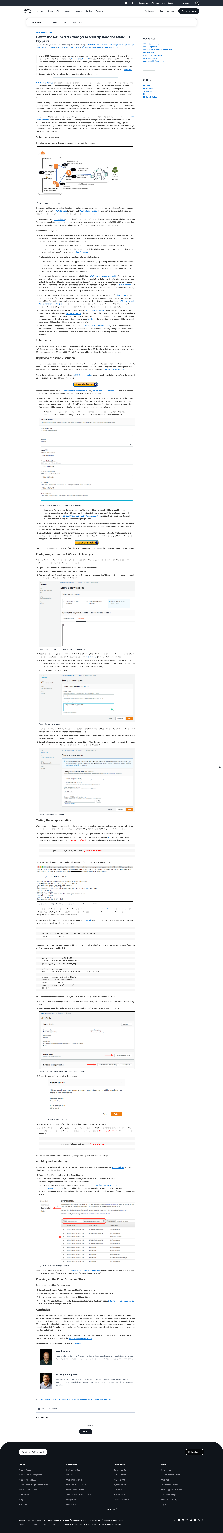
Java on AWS (119, 1489)
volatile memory (124, 285)
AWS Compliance (150, 47)
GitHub (88, 920)
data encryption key (73, 313)
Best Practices (148, 52)
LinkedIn (149, 91)
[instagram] (187, 1520)
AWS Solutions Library (76, 1484)
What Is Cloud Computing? (31, 1474)
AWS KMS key (91, 657)
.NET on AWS (119, 1479)
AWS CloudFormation (83, 375)
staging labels (59, 219)
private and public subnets (103, 390)
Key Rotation (60, 1399)
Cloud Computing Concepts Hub (33, 1484)
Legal (163, 1504)
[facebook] (179, 1520)
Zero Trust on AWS (150, 58)
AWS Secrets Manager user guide (103, 276)
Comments (64, 47)
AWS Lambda (61, 211)
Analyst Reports (73, 1499)
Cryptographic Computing (153, 61)
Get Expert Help (168, 1494)
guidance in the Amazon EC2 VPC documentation (81, 516)
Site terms (32, 1524)
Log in (84, 1432)
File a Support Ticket (170, 1474)
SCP (108, 837)
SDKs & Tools (120, 1474)
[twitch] (191, 1520)
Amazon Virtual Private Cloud (75, 390)
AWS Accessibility (169, 1499)
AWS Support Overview (171, 1489)
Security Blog (93, 1399)
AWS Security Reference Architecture (157, 49)
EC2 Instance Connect (80, 59)
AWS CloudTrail (118, 1167)
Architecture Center (75, 1489)
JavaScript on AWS (122, 1499)
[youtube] (195, 1520)
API (98, 909)
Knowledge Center (169, 1484)
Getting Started (73, 1470)
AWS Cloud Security (151, 44)
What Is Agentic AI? (27, 1479)
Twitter (78, 1344)
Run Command (82, 252)
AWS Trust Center (74, 1479)
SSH (101, 1399)
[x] (174, 1520)
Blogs (21, 1499)
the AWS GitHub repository (115, 369)
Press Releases (25, 1504)
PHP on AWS (119, 1494)
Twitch (148, 94)
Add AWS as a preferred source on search (101, 47)
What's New (24, 1494)
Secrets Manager (80, 1399)
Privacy (21, 1524)
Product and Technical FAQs (78, 1494)
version (91, 319)
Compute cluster (47, 1399)
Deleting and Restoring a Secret (121, 1301)
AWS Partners (72, 1504)
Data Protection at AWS (152, 55)
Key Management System (95, 310)
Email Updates (151, 97)
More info (128, 69)
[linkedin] (183, 1520)
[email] (203, 1520)
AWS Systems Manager (88, 211)
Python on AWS (121, 1484)
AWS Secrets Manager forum (80, 1338)
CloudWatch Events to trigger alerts (86, 1270)
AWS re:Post (166, 1479)
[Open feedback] (220, 766)
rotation (70, 1399)
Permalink (51, 47)
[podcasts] (199, 1520)
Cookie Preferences (48, 1524)
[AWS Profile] (197, 3)
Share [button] (76, 47)
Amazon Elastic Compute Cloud (97, 325)
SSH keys (107, 1399)
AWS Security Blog (44, 32)
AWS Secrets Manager (44, 83)
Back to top (110, 1509)
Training (69, 1474)
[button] (53, 11)
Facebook (149, 88)
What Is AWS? (25, 1470)
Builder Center (120, 1470)
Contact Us (166, 1470)
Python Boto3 (120, 295)
